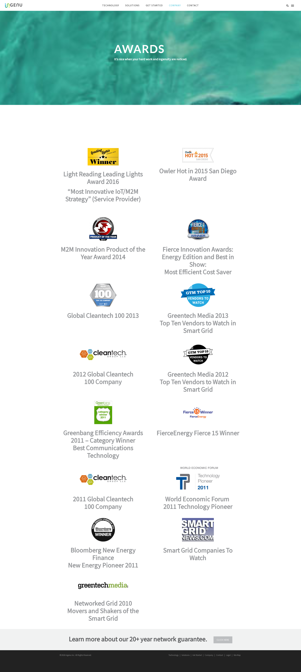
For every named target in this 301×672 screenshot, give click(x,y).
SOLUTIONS (132, 5)
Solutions (186, 655)
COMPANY (175, 5)
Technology (174, 655)
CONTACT (193, 5)
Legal (228, 655)
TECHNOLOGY (110, 5)
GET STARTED (154, 5)
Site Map (237, 655)
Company (209, 655)
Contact (219, 655)
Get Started (197, 655)
